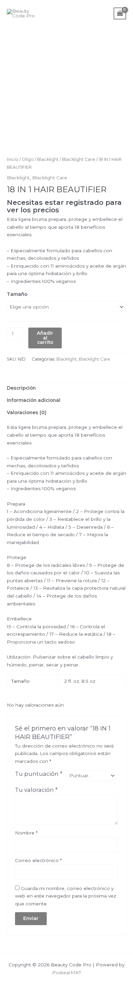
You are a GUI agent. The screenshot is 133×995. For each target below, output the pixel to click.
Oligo (28, 159)
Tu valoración (36, 789)
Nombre (26, 832)
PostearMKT (66, 972)
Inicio (12, 159)
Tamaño (17, 294)
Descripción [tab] (21, 388)
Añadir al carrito (45, 337)
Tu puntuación (38, 773)
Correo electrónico (38, 860)
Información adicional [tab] (33, 400)
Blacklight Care (78, 159)
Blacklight (48, 159)
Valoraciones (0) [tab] (26, 412)
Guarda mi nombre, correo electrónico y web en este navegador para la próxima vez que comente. (65, 896)
